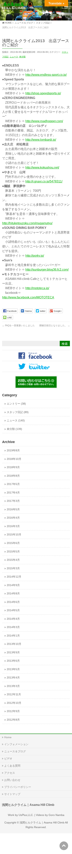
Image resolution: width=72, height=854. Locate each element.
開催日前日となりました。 (54, 325)
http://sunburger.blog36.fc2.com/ (47, 269)
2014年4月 (13, 618)
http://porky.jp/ (34, 255)
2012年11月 (14, 694)
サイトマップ (12, 794)
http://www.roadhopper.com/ (44, 121)
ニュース (14, 56)
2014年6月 (13, 602)
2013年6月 (13, 660)
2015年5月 (13, 551)
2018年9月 (13, 467)
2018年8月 (13, 475)
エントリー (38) (16, 403)
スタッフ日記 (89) (18, 412)
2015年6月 (13, 543)
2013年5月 (13, 669)
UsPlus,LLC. (26, 814)
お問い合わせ (12, 780)
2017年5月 (13, 484)
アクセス (9, 772)
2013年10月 (14, 644)
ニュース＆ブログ (15, 751)
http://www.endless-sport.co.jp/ (46, 74)
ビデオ (8, 758)
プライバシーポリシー (17, 786)
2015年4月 (13, 559)
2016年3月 (13, 526)
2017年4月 (13, 492)
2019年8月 (13, 450)
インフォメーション (16, 744)
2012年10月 (14, 702)
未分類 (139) (14, 429)
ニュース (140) (16, 420)
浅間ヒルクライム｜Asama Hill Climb (42, 822)
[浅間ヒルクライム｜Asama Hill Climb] (14, 5)
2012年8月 (13, 719)
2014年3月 (13, 627)
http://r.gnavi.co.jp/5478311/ (43, 181)
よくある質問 (12, 765)
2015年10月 (14, 534)
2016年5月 (13, 509)
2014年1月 (13, 635)
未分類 (22, 56)
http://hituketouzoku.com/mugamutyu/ (27, 223)
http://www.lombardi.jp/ (40, 139)
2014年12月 (14, 576)
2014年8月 (13, 593)
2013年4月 (13, 677)
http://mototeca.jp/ (37, 288)
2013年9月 (13, 652)
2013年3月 (13, 686)
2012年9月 (13, 711)
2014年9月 (13, 585)
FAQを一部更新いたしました (18, 325)
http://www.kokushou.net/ (42, 167)
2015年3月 (13, 568)
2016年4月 (13, 517)
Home (8, 737)
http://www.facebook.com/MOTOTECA (28, 297)
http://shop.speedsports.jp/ (43, 93)
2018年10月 (14, 459)
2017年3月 (13, 500)
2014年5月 (13, 610)
